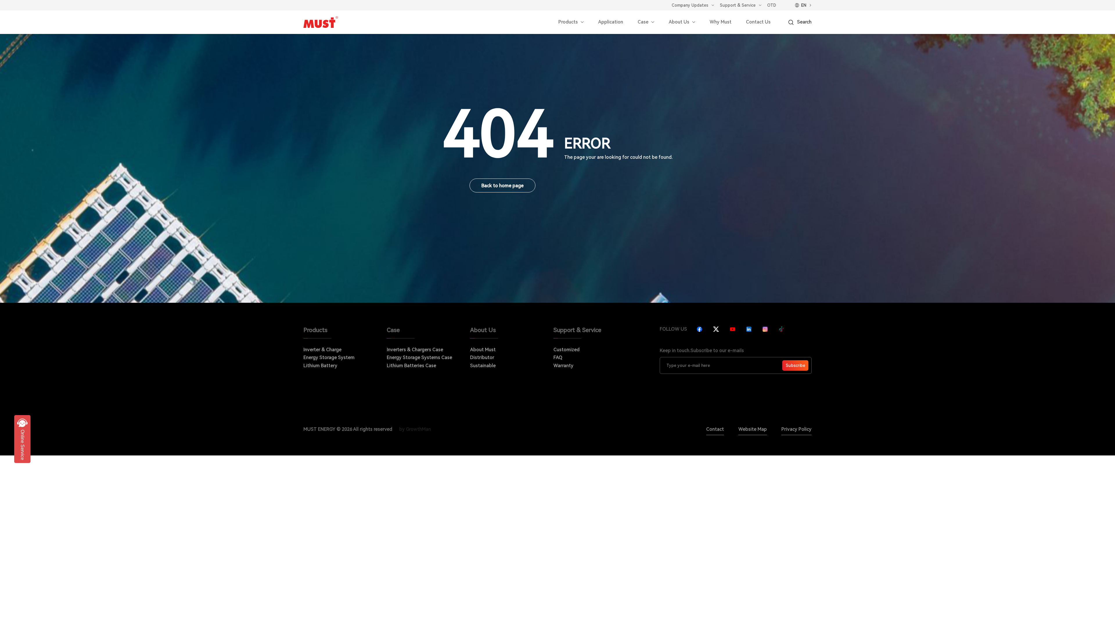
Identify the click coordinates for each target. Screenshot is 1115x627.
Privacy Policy (796, 429)
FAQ (557, 357)
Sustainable (483, 365)
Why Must (720, 22)
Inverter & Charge (322, 349)
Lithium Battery (320, 365)
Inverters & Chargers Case (415, 349)
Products (568, 22)
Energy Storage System (329, 357)
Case (643, 22)
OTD (771, 5)
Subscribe (795, 365)
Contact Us (758, 22)
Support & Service (738, 5)
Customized (566, 349)
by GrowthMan (415, 429)
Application (610, 22)
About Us (679, 22)
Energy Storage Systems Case (419, 357)
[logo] (320, 22)
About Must (483, 349)
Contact (715, 429)
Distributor (482, 357)
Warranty (563, 365)
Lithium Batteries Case (411, 365)
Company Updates (690, 5)
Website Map (752, 429)
